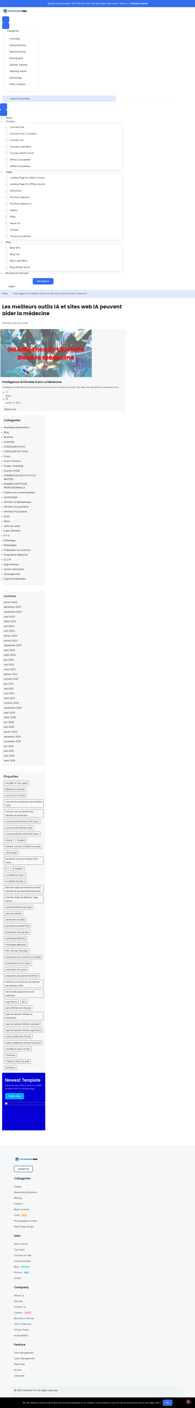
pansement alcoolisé (14, 919)
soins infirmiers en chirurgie (18, 1008)
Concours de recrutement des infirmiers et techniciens (19, 813)
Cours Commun (12, 461)
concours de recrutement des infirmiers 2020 (23, 803)
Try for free (14, 1096)
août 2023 (9, 616)
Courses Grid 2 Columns (23, 133)
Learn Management (24, 1358)
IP (6, 868)
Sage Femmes (11, 564)
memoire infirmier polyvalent (18, 907)
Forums (18, 1369)
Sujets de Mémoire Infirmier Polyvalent (23, 1042)
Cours (7, 456)
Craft (17, 1215)
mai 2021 (9, 688)
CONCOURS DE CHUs (16, 451)
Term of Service (22, 1324)
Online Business (17, 45)
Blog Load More (18, 260)
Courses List (16, 140)
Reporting (19, 1364)
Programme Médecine (16, 554)
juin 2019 (9, 746)
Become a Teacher (24, 1318)
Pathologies (10, 545)
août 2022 (9, 650)
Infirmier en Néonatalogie (17, 502)
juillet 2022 (10, 654)
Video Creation (17, 84)
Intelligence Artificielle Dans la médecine (32, 382)
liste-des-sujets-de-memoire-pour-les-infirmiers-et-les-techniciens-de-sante (23, 889)
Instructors (16, 190)
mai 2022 (9, 664)
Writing (18, 1198)
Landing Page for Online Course (27, 177)
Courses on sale (22, 1255)
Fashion (18, 1203)
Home (5, 293)
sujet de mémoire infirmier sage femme (23, 1030)
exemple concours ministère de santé (22, 846)
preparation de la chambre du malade (23, 957)
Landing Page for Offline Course (27, 184)
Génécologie (11, 852)
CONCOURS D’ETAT (14, 446)
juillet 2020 (10, 717)
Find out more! (139, 3)
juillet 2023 (10, 621)
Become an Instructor (17, 273)
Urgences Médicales (15, 578)
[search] (6, 98)
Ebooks (18, 1272)
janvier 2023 (10, 640)
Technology (15, 77)
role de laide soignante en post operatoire (19, 993)
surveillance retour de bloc (17, 1049)
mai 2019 (9, 750)
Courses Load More (20, 146)
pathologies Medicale (15, 938)
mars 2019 (9, 760)
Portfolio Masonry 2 (21, 203)
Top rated (19, 1249)
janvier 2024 (10, 602)
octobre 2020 (11, 702)
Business (8, 437)
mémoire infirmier (13, 913)
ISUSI (7, 516)
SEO (24, 1001)
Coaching (14, 38)
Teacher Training (18, 64)
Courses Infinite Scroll (22, 153)
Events (17, 1278)
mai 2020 (9, 726)
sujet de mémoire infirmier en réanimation (18, 1016)
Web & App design (24, 1226)
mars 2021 (9, 698)
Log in (12, 286)
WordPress (10, 1067)
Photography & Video (25, 1220)
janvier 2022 (10, 674)
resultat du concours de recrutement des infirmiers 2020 (22, 984)
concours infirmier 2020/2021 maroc (22, 834)
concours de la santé (15, 795)
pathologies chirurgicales (17, 932)
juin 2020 (9, 722)
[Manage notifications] (188, 1401)
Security (18, 1301)
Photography (16, 58)
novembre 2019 (12, 741)
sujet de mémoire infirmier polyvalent (22, 1024)
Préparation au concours (17, 550)
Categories (13, 30)
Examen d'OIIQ (12, 470)
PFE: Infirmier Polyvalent (16, 950)
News (8, 396)
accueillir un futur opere (16, 783)
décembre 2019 (12, 736)
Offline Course (20, 159)
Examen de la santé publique (19, 492)
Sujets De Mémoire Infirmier (18, 1036)
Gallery (14, 210)
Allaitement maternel (14, 789)
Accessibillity (21, 1335)
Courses (10, 121)
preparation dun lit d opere (17, 963)
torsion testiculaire (14, 569)
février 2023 (10, 635)
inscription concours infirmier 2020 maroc (21, 861)
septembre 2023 (13, 611)
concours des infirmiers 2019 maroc (22, 821)
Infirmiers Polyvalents (15, 511)
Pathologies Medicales (15, 944)
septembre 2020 (13, 707)
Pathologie (9, 540)
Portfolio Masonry (20, 197)
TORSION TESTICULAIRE (17, 1061)
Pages (9, 171)
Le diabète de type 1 (15, 875)
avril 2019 (9, 755)
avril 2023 (9, 630)
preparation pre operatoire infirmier (21, 975)
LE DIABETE (17, 868)
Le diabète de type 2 (15, 881)
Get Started (43, 281)
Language (19, 1375)
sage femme (11, 1001)
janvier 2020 (10, 731)
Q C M (7, 559)
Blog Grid (15, 247)
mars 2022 (10, 669)
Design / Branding (13, 465)
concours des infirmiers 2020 (18, 827)
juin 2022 (9, 659)
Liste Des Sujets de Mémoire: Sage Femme (21, 899)
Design (17, 1186)
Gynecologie (10, 497)
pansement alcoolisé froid (17, 926)
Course (8, 840)
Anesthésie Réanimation (17, 427)
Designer (21, 840)
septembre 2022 (13, 645)
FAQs (12, 216)
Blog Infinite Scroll (20, 267)
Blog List (14, 254)
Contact (14, 229)
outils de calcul (12, 526)
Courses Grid (17, 127)
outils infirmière (12, 530)
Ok (167, 1402)
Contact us (20, 1306)
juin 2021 (9, 683)
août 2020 (9, 712)
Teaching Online (17, 71)
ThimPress (10, 1055)
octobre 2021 (11, 678)
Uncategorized (12, 574)
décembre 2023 (12, 606)
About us (19, 1295)
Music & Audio (21, 1209)
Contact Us (23, 1169)
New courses (21, 1243)
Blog (8, 242)
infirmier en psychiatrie (16, 506)
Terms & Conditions (20, 236)
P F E (6, 535)
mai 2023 (9, 626)
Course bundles (22, 1261)
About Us (15, 223)
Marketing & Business (25, 1192)
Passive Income (17, 51)
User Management (24, 1352)
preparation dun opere (15, 969)
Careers (18, 1312)
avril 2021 (9, 693)
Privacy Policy (21, 1329)
